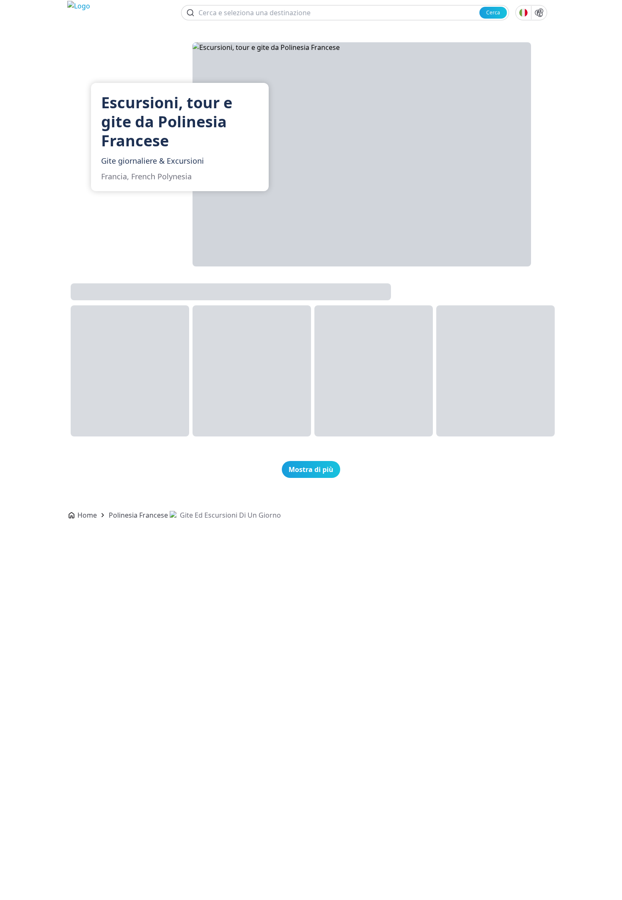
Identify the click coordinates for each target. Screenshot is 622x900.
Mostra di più (311, 469)
